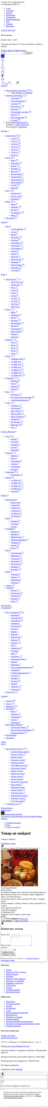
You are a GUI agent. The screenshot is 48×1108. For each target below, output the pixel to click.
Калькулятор (11, 735)
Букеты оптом (18, 754)
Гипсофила (17, 243)
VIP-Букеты (11, 985)
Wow (14, 427)
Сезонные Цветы (13, 990)
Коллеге (15, 210)
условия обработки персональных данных (21, 1095)
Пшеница (16, 665)
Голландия (17, 593)
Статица (15, 676)
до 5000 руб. (17, 373)
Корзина (15, 386)
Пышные (16, 567)
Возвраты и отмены (14, 1017)
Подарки (10, 709)
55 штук (16, 152)
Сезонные (16, 559)
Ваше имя (5, 935)
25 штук (16, 144)
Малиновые (17, 323)
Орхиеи (15, 469)
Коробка (15, 381)
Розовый (16, 169)
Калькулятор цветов (13, 814)
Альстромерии (18, 229)
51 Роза (15, 298)
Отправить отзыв (8, 843)
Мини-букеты (7, 808)
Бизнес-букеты (12, 974)
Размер (10, 340)
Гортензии (17, 246)
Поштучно (17, 285)
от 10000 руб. (18, 375)
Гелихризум (17, 618)
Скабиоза (15, 670)
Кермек (14, 632)
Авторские (16, 193)
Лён (13, 645)
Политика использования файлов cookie (23, 1024)
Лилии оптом (17, 776)
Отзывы (9, 24)
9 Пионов (16, 508)
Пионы (15, 456)
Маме (14, 204)
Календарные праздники (18, 91)
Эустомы (16, 270)
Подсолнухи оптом (19, 782)
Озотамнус (16, 656)
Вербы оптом (17, 757)
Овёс (14, 654)
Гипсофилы (16, 461)
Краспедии (16, 637)
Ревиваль (16, 419)
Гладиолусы (6, 605)
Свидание (16, 98)
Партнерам (10, 15)
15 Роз (14, 290)
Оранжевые (17, 329)
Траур (3, 742)
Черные (15, 334)
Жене (15, 215)
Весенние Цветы (13, 992)
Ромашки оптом (18, 787)
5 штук (15, 138)
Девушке (16, 207)
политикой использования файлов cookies (22, 1097)
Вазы (14, 711)
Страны (9, 588)
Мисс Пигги (17, 411)
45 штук (15, 149)
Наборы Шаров (19, 733)
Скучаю (16, 120)
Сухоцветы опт (14, 804)
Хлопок (15, 464)
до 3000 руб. (17, 367)
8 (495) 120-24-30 (8, 30)
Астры (15, 232)
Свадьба (16, 104)
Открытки (16, 717)
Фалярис (15, 678)
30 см (14, 342)
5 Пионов (15, 505)
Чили (14, 601)
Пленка (15, 545)
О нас (8, 8)
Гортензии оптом (19, 768)
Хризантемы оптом (19, 796)
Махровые (16, 556)
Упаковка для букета (14, 983)
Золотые (15, 337)
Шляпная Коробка (19, 540)
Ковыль (15, 634)
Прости (15, 115)
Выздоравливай (19, 117)
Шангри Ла (17, 425)
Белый (15, 166)
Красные (16, 315)
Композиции (17, 537)
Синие (14, 527)
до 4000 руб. (17, 370)
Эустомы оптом (18, 801)
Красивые (16, 561)
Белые (15, 318)
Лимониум (16, 648)
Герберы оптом (18, 763)
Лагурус (16, 643)
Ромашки (16, 262)
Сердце (15, 389)
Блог (8, 22)
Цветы (4, 222)
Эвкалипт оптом (18, 798)
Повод (3, 86)
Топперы (16, 714)
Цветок (10, 453)
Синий (15, 185)
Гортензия (16, 626)
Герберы (15, 240)
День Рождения (19, 101)
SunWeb (19, 1069)
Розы (3, 274)
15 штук (16, 141)
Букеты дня (17, 196)
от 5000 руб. (17, 489)
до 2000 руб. (17, 364)
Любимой (16, 580)
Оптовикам (11, 17)
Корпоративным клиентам (17, 1013)
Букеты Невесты (8, 432)
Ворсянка (15, 615)
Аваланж (16, 406)
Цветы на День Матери (15, 979)
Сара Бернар (17, 553)
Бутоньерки (17, 475)
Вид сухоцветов (14, 612)
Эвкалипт (16, 268)
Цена (9, 356)
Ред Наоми (17, 422)
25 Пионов (16, 513)
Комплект (11, 472)
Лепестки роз (17, 282)
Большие (16, 569)
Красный (16, 163)
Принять (24, 1102)
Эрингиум (16, 689)
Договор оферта (12, 1019)
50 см (14, 348)
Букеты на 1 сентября (15, 981)
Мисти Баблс (17, 414)
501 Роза (15, 304)
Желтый (16, 171)
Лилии (15, 254)
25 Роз (14, 293)
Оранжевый (17, 177)
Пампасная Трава (19, 659)
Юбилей (16, 109)
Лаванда (15, 640)
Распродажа (6, 810)
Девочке (15, 583)
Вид (9, 191)
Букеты (4, 131)
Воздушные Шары (14, 725)
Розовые (16, 320)
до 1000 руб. (17, 362)
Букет (15, 384)
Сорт (9, 403)
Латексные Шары (20, 727)
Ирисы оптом (17, 771)
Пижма (14, 662)
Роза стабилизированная (22, 667)
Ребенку (15, 577)
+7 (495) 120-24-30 (21, 125)
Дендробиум (17, 248)
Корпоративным (13, 19)
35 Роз (14, 296)
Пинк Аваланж (18, 416)
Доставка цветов (13, 1004)
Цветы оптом (18, 790)
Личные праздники (15, 95)
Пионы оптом (17, 779)
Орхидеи (16, 257)
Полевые (16, 199)
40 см (14, 345)
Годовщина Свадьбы (21, 112)
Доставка (10, 11)
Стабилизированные (20, 400)
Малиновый (17, 180)
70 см (14, 353)
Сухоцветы (5, 608)
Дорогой (15, 491)
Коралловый (17, 182)
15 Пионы (16, 511)
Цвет (9, 158)
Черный (15, 188)
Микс (15, 160)
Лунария (15, 651)
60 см (14, 351)
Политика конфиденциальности (19, 1021)
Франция (16, 596)
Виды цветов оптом (16, 749)
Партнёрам (10, 1002)
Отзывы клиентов (13, 1026)
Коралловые (17, 331)
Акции (10, 585)
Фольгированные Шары (22, 730)
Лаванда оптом (18, 774)
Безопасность (11, 1015)
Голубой (15, 442)
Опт (2, 744)
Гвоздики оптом (18, 760)
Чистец (14, 684)
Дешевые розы (18, 359)
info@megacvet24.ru (19, 122)
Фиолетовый (17, 174)
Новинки (12, 706)
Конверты (16, 722)
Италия (15, 599)
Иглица (14, 629)
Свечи (14, 720)
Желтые (15, 326)
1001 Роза (15, 307)
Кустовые (16, 394)
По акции (11, 218)
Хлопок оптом (18, 793)
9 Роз (14, 287)
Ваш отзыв (5, 945)
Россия (15, 590)
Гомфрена (15, 623)
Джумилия (16, 408)
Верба (14, 235)
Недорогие (17, 564)
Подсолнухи (17, 259)
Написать (23, 127)
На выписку (17, 106)
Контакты (10, 26)
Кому (9, 202)
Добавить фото (8, 952)
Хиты (10, 704)
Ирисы (15, 251)
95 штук (15, 155)
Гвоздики (16, 237)
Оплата (9, 13)
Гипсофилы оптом (19, 765)
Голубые (15, 524)
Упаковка (11, 378)
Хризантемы (17, 265)
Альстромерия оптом (20, 752)
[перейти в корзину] (2, 73)
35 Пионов (16, 516)
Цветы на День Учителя (16, 972)
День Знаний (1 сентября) (21, 93)
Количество (12, 136)
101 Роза (15, 301)
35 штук (16, 147)
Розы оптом (17, 785)
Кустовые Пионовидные (23, 397)
